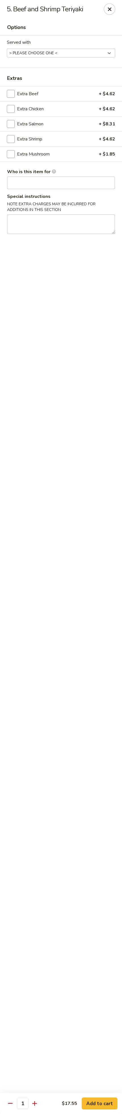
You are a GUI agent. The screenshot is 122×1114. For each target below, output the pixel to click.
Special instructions (29, 196)
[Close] (109, 9)
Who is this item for (29, 172)
